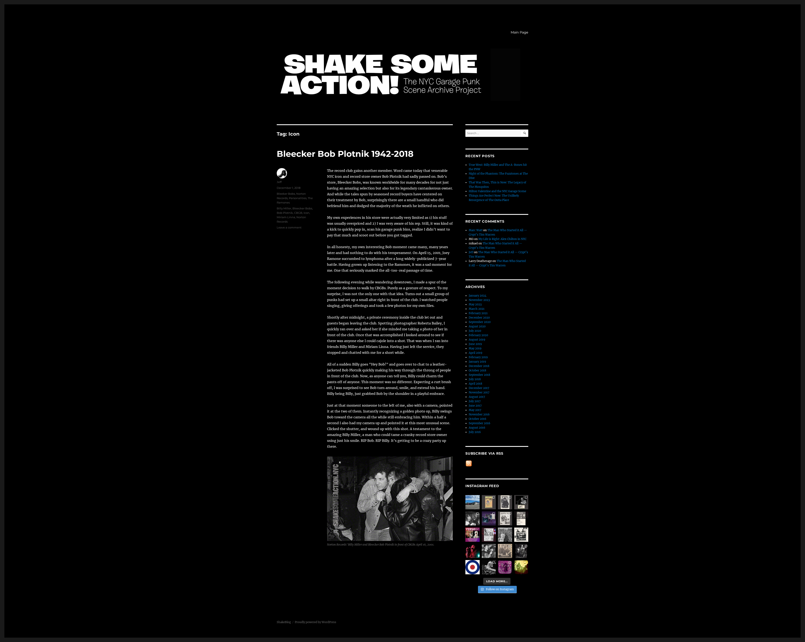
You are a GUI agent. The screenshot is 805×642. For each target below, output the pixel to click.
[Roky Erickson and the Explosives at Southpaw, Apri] (521, 502)
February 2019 (478, 357)
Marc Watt (476, 230)
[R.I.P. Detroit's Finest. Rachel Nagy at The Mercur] (472, 551)
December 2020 (479, 317)
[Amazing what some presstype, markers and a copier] (489, 535)
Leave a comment (289, 227)
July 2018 (475, 379)
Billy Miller (284, 208)
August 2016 (477, 427)
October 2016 (477, 419)
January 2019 (477, 361)
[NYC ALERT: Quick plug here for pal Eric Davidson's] (521, 535)
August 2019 (477, 339)
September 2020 (480, 322)
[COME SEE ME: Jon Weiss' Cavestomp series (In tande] (472, 518)
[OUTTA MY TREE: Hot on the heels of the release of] (505, 567)
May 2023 (475, 304)
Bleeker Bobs (286, 193)
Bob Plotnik (285, 212)
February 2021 (478, 313)
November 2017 (479, 392)
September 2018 (479, 375)
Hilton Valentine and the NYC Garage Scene (497, 191)
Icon (306, 212)
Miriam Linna (286, 217)
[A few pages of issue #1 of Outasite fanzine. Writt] (505, 518)
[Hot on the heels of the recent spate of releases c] (472, 567)
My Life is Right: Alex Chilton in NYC (502, 239)
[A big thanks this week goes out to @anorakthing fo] (521, 551)
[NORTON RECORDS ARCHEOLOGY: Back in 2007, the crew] (472, 502)
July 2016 (475, 432)
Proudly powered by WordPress (315, 622)
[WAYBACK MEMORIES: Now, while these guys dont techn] (505, 551)
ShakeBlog (284, 622)
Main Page (519, 32)
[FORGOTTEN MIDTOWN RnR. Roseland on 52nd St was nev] (505, 502)
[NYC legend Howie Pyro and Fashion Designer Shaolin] (489, 551)
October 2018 (477, 370)
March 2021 (476, 309)
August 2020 (477, 326)
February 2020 (478, 335)
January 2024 (477, 295)
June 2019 (475, 344)
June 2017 (475, 405)
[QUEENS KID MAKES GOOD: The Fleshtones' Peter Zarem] (521, 518)
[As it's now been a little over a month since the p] (489, 567)
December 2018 (479, 366)
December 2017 (479, 388)
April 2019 (475, 353)
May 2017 (475, 410)
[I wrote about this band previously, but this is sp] (489, 518)
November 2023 (479, 300)
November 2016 (479, 414)
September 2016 (479, 423)
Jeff (279, 182)
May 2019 (475, 348)
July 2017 (475, 401)
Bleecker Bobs (302, 208)
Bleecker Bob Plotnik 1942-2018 (345, 154)
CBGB (298, 212)
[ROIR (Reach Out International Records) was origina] (489, 502)
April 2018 (475, 383)
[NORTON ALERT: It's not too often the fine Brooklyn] (472, 535)
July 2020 (475, 331)
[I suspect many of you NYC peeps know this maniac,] (505, 535)
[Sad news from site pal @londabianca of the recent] (521, 567)
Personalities (297, 198)
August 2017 (477, 397)
